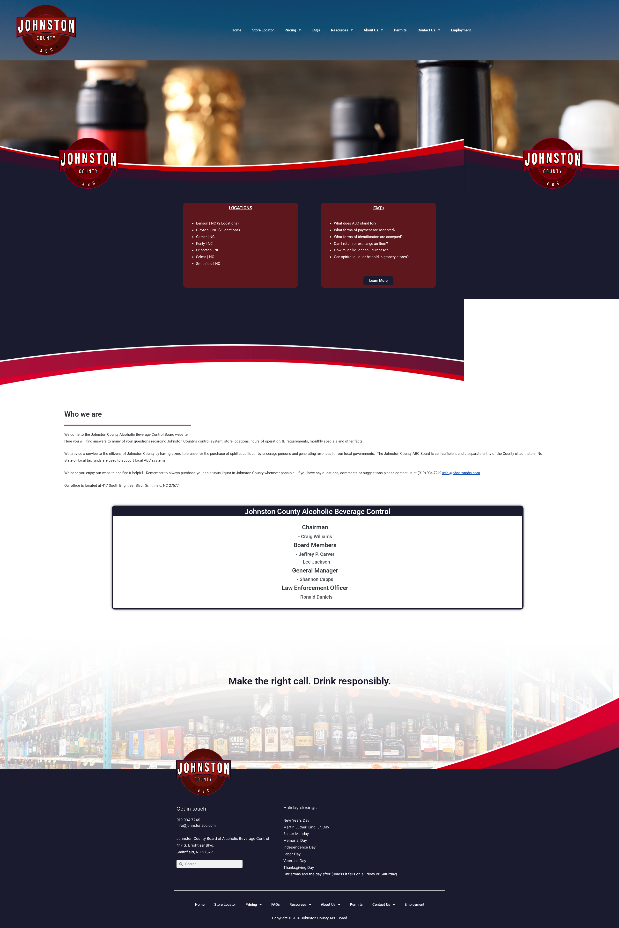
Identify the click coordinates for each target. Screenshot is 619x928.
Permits (400, 30)
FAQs (316, 30)
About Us (371, 30)
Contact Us (426, 30)
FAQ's (378, 207)
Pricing (290, 30)
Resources (339, 30)
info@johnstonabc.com (461, 473)
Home (236, 30)
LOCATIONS (240, 207)
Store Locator (263, 30)
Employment (461, 30)
